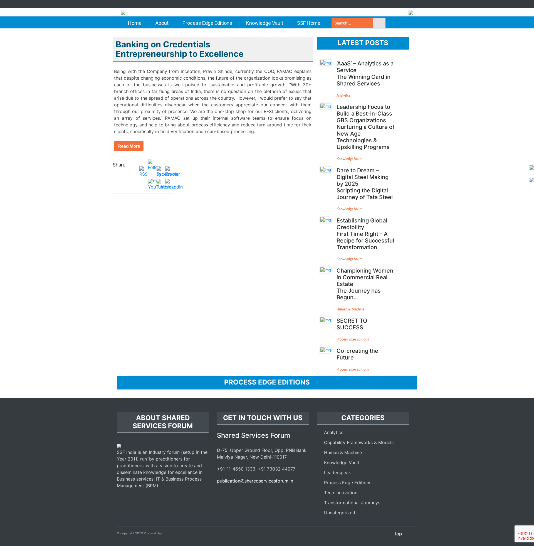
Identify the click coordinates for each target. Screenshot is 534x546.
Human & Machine (350, 309)
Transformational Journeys (352, 502)
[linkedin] (409, 4)
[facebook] (389, 4)
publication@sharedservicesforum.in (255, 481)
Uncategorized (339, 512)
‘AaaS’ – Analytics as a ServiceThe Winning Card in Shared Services (365, 73)
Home (135, 23)
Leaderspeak (337, 472)
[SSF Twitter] (231, 493)
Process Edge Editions (207, 23)
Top (398, 534)
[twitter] (399, 4)
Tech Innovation (340, 492)
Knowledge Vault (264, 23)
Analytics (343, 95)
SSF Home (308, 23)
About (162, 23)
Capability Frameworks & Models (359, 442)
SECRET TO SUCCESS (352, 324)
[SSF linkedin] (240, 493)
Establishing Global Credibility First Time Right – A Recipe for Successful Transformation (365, 234)
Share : (120, 165)
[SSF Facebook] (221, 493)
